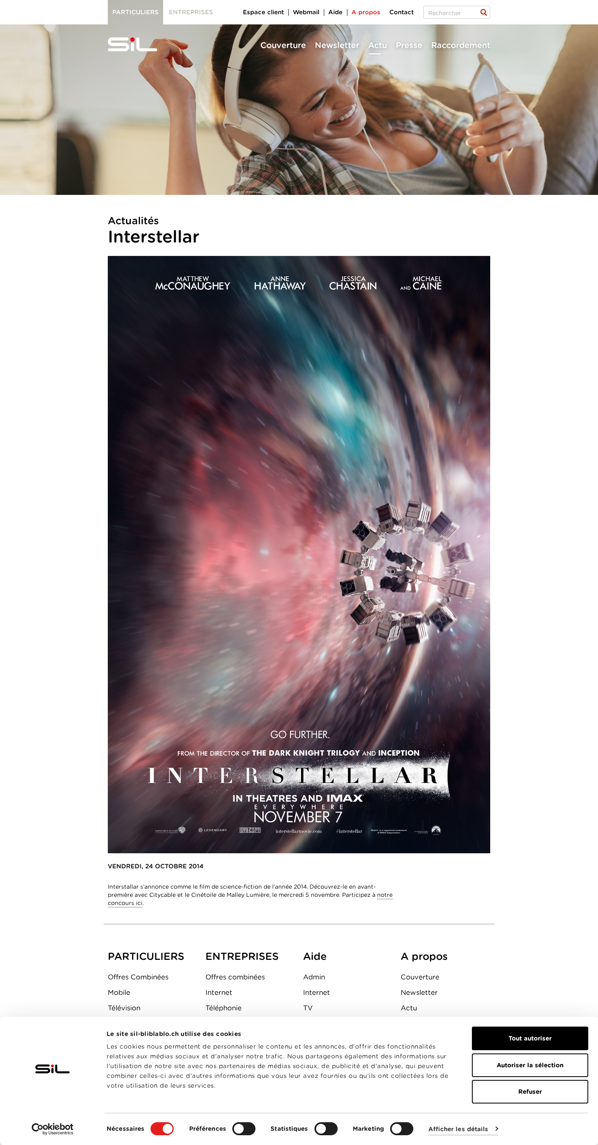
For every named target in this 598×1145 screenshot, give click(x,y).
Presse (409, 45)
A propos (365, 12)
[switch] (243, 1128)
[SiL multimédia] (141, 44)
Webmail (306, 12)
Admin (314, 977)
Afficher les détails (458, 1129)
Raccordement (460, 45)
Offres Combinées (138, 977)
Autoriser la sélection (530, 1065)
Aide (335, 12)
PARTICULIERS (146, 956)
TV (308, 1008)
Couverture (283, 45)
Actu (377, 45)
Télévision (124, 1008)
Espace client (263, 12)
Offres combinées (235, 977)
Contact (401, 12)
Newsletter (337, 45)
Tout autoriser (530, 1038)
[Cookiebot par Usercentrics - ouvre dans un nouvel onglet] (52, 1129)
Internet (218, 992)
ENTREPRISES (242, 956)
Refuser (530, 1091)
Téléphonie (223, 1008)
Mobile (119, 992)
